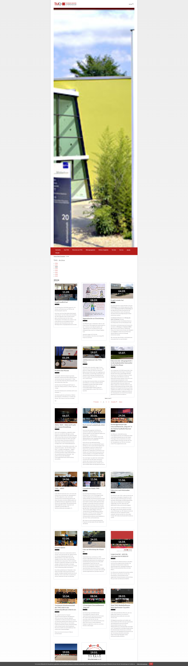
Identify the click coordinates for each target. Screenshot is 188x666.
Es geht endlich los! (61, 302)
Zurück (97, 402)
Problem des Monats (62, 370)
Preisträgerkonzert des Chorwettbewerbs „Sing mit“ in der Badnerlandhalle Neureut (121, 427)
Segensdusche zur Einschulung (93, 318)
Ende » (120, 402)
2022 (56, 270)
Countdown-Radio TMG (91, 488)
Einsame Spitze (60, 547)
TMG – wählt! (59, 488)
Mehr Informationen (142, 664)
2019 (56, 276)
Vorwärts (113, 402)
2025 (56, 265)
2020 (56, 274)
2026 (56, 263)
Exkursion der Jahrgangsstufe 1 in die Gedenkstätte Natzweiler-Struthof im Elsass (122, 363)
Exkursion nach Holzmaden (120, 490)
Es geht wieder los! (117, 300)
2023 (56, 268)
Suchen (130, 4)
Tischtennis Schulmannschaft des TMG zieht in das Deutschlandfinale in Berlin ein (65, 607)
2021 (56, 272)
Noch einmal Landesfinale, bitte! (94, 425)
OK (151, 664)
